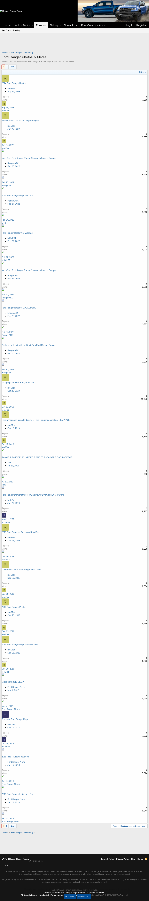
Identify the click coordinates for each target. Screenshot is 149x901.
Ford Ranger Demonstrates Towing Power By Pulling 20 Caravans (33, 495)
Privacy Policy (122, 859)
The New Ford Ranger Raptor (16, 719)
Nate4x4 (11, 500)
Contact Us (70, 25)
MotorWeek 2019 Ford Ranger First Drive (21, 569)
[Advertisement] (74, 43)
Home (7, 25)
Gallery (54, 25)
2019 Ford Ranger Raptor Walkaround (20, 644)
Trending (16, 30)
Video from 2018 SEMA (13, 682)
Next (12, 67)
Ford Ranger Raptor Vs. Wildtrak (17, 233)
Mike (4, 223)
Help (133, 859)
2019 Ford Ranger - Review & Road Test (21, 532)
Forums (41, 25)
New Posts (6, 30)
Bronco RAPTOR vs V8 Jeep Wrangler (20, 120)
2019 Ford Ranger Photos (14, 607)
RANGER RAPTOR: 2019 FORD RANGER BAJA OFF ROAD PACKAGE (37, 457)
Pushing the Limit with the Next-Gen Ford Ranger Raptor (28, 345)
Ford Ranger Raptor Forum (16, 859)
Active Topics (22, 25)
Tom (4, 484)
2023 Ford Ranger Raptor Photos (17, 195)
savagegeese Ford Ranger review (18, 382)
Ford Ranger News (16, 687)
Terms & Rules (107, 859)
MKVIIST (6, 260)
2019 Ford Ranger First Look (15, 756)
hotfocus (6, 522)
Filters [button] (141, 72)
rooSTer (11, 88)
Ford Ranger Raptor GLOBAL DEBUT (20, 307)
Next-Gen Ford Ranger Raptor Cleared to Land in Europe (29, 158)
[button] (32, 25)
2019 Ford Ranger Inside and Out (17, 794)
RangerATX (7, 185)
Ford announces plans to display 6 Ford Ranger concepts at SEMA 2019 (36, 420)
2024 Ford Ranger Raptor (14, 83)
